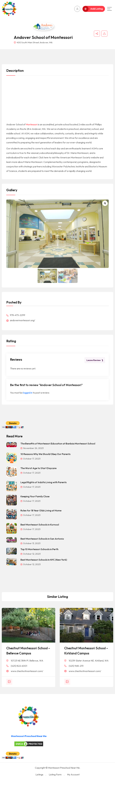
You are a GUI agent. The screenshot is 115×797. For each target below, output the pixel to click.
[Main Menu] (109, 9)
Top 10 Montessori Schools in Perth (39, 549)
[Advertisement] (57, 100)
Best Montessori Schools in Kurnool (40, 524)
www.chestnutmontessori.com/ (27, 671)
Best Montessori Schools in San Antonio (42, 538)
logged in (27, 392)
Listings (39, 774)
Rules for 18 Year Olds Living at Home (41, 510)
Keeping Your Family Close (35, 496)
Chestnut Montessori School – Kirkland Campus (86, 650)
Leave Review (94, 360)
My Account (73, 774)
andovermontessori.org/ (22, 320)
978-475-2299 (17, 315)
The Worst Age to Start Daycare (38, 468)
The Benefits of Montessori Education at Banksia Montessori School (58, 443)
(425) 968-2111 (76, 665)
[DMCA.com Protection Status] (29, 744)
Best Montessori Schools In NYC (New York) (44, 559)
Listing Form (55, 774)
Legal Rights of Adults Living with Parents (43, 482)
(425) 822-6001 (19, 665)
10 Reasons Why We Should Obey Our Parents (45, 454)
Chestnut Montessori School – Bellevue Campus (28, 650)
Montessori (31, 124)
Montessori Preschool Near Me (29, 736)
